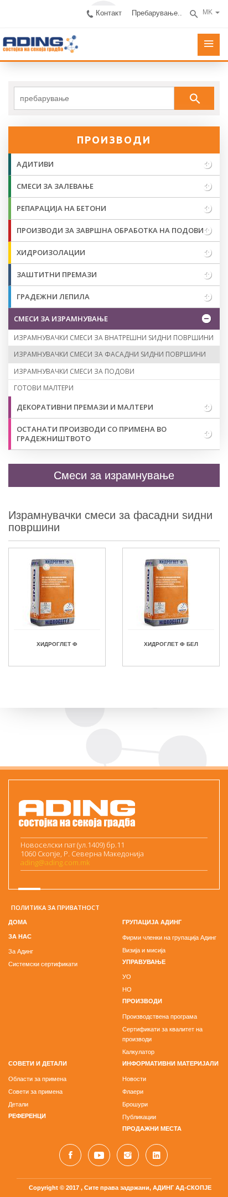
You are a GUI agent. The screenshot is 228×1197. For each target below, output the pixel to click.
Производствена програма (159, 1016)
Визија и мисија (143, 950)
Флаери (132, 1091)
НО (127, 989)
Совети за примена (35, 1091)
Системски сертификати (42, 964)
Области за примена (37, 1079)
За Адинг (20, 951)
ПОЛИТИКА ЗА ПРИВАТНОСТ (55, 907)
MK (208, 12)
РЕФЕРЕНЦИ (27, 1116)
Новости (134, 1079)
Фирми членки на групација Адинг (169, 937)
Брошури (135, 1104)
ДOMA (17, 922)
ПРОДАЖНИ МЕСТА (152, 1128)
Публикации (139, 1117)
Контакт (109, 13)
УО (126, 976)
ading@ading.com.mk (55, 862)
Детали (18, 1104)
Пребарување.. (157, 13)
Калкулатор (138, 1051)
